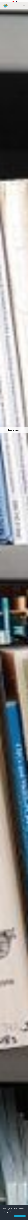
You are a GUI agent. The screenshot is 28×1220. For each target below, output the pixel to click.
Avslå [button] (8, 1216)
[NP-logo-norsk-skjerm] (5, 5)
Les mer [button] (15, 1212)
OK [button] (20, 1216)
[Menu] (24, 5)
